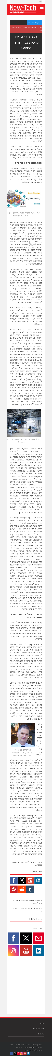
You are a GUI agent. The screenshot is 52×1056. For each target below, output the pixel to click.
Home (42, 1023)
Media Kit (41, 1034)
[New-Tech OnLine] (26, 9)
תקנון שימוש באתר (38, 1029)
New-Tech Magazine (34, 23)
